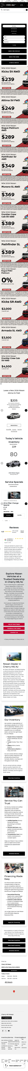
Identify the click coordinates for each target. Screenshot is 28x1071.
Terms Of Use (9, 1061)
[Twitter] (5, 1031)
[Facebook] (2, 1031)
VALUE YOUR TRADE (14, 625)
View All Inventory (13, 444)
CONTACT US (14, 633)
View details (14, 425)
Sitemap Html (17, 1061)
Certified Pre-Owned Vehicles (4, 1048)
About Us (24, 1039)
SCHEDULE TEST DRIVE (14, 629)
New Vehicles (4, 1040)
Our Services (11, 1044)
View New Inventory (14, 778)
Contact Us (7, 1018)
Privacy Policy (6, 1061)
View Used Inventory (14, 946)
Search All (14, 33)
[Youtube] (8, 1031)
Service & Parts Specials (10, 1048)
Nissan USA (25, 1061)
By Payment (14, 31)
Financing (18, 1038)
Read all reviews (22, 532)
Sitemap (13, 1061)
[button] (14, 992)
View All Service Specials (13, 484)
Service (10, 1038)
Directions (24, 1048)
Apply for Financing (14, 923)
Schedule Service (13, 486)
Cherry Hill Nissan (2, 1061)
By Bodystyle (14, 28)
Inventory (4, 1038)
